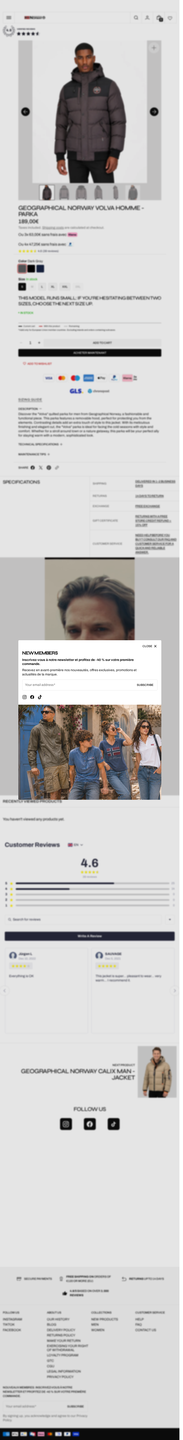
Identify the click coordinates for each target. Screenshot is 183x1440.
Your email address (39, 685)
